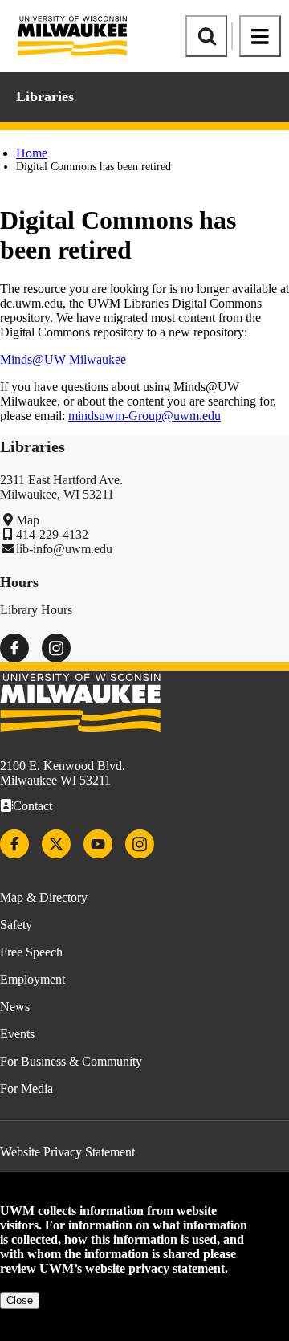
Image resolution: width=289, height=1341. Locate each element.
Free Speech (31, 952)
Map (27, 520)
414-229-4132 (52, 534)
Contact (32, 806)
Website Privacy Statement (67, 1152)
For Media (26, 1088)
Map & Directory (44, 897)
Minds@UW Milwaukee (63, 359)
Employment (32, 979)
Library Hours (36, 610)
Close (19, 1300)
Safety (16, 924)
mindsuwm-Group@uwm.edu (144, 415)
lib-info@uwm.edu (64, 549)
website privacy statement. (156, 1268)
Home (31, 153)
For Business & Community (71, 1061)
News (15, 1006)
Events (17, 1034)
